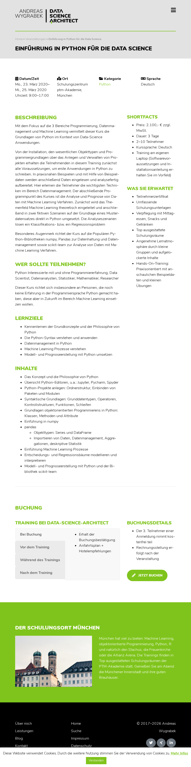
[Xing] (161, 742)
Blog (19, 738)
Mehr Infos (179, 753)
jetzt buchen (150, 575)
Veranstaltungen (35, 39)
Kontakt (21, 745)
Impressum (80, 738)
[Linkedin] (171, 742)
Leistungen (24, 731)
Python (105, 84)
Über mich (23, 723)
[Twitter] (151, 742)
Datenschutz (81, 745)
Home (19, 39)
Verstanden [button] (96, 760)
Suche (76, 731)
